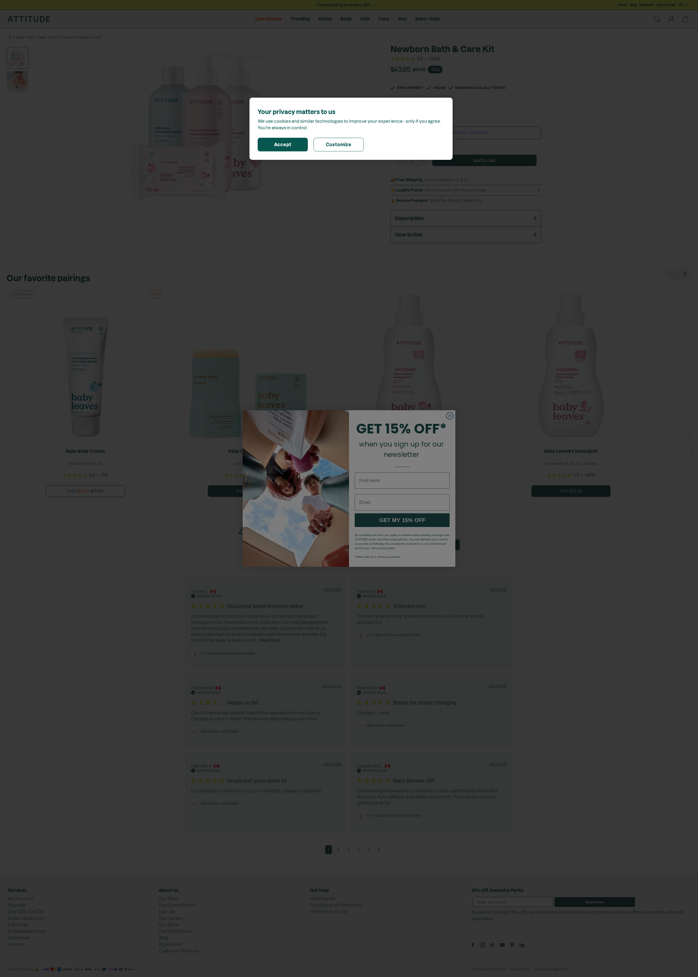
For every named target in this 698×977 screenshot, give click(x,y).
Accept (282, 144)
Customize (338, 144)
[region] (351, 129)
